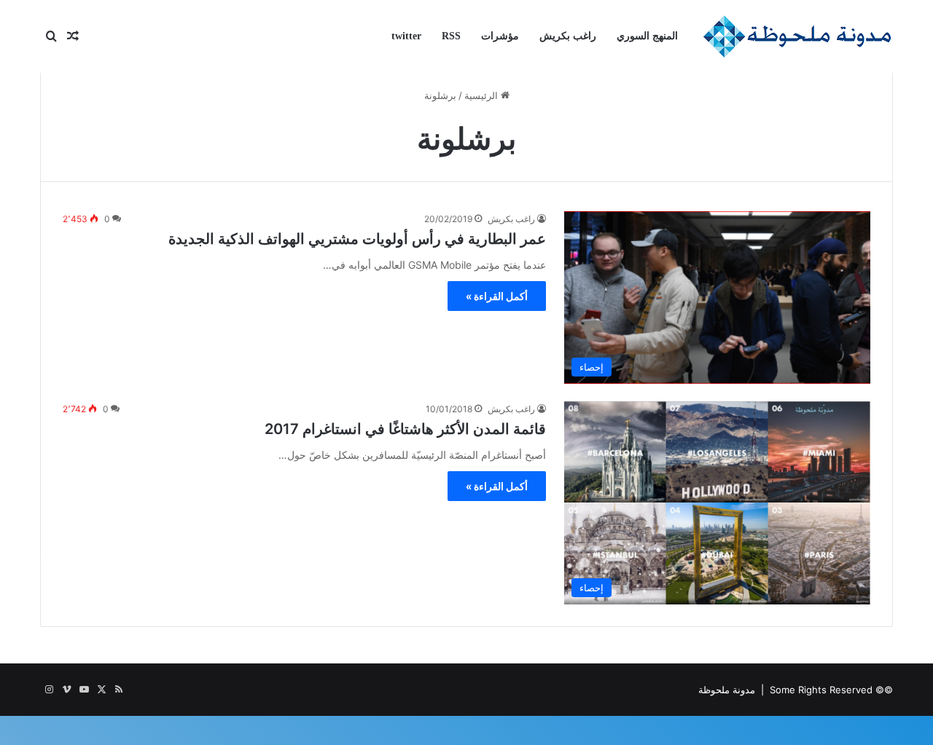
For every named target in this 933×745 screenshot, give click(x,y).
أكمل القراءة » (497, 296)
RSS (451, 36)
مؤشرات (500, 36)
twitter (406, 36)
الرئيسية (482, 95)
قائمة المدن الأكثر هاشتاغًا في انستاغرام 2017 (405, 429)
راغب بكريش (567, 36)
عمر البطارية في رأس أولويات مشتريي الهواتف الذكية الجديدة (357, 239)
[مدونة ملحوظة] (798, 36)
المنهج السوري (647, 36)
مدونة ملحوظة (726, 689)
